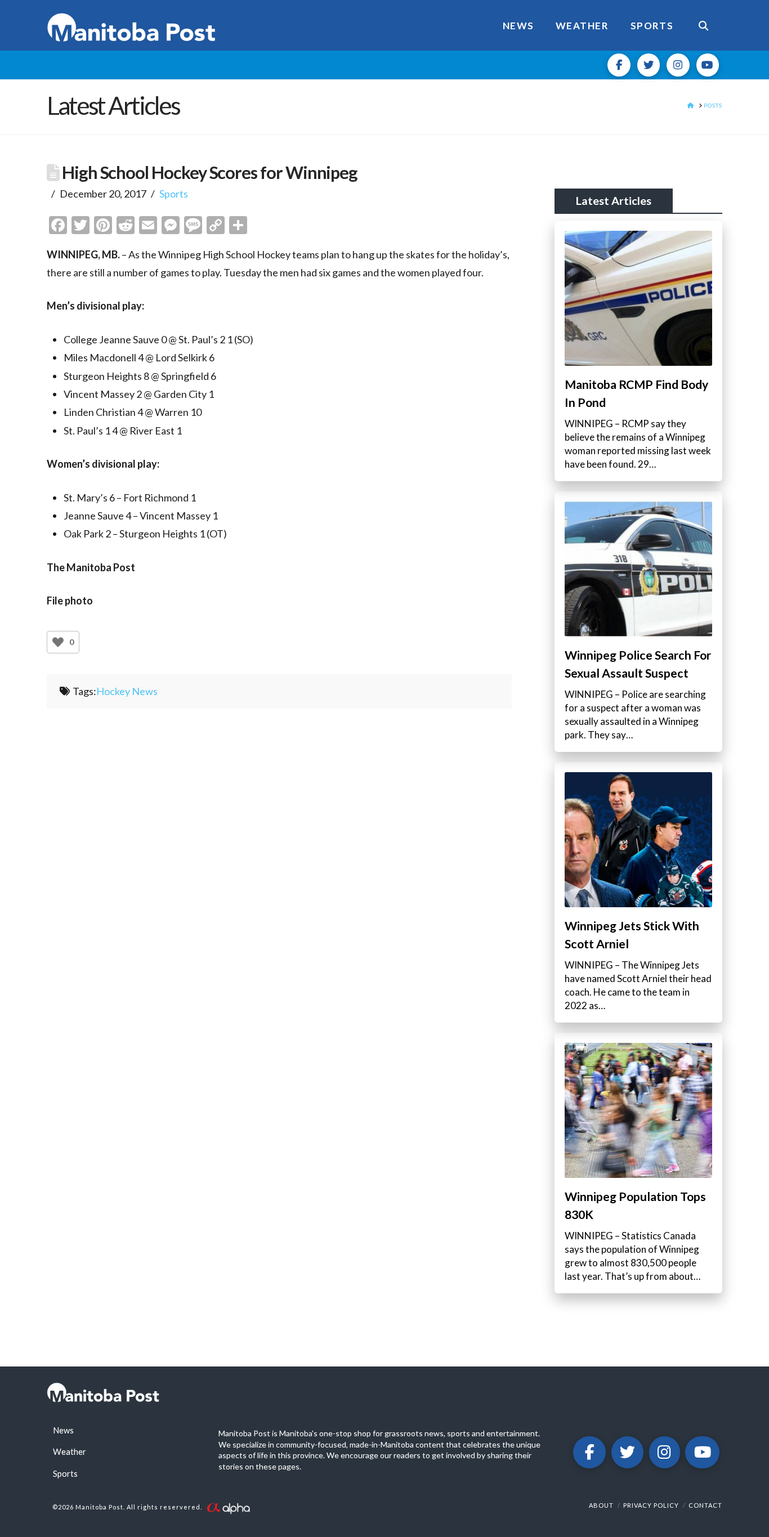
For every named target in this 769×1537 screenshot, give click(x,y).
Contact (705, 1505)
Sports (173, 193)
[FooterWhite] (228, 1507)
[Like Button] (58, 642)
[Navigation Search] (703, 25)
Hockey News (127, 691)
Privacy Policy (651, 1505)
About (601, 1505)
